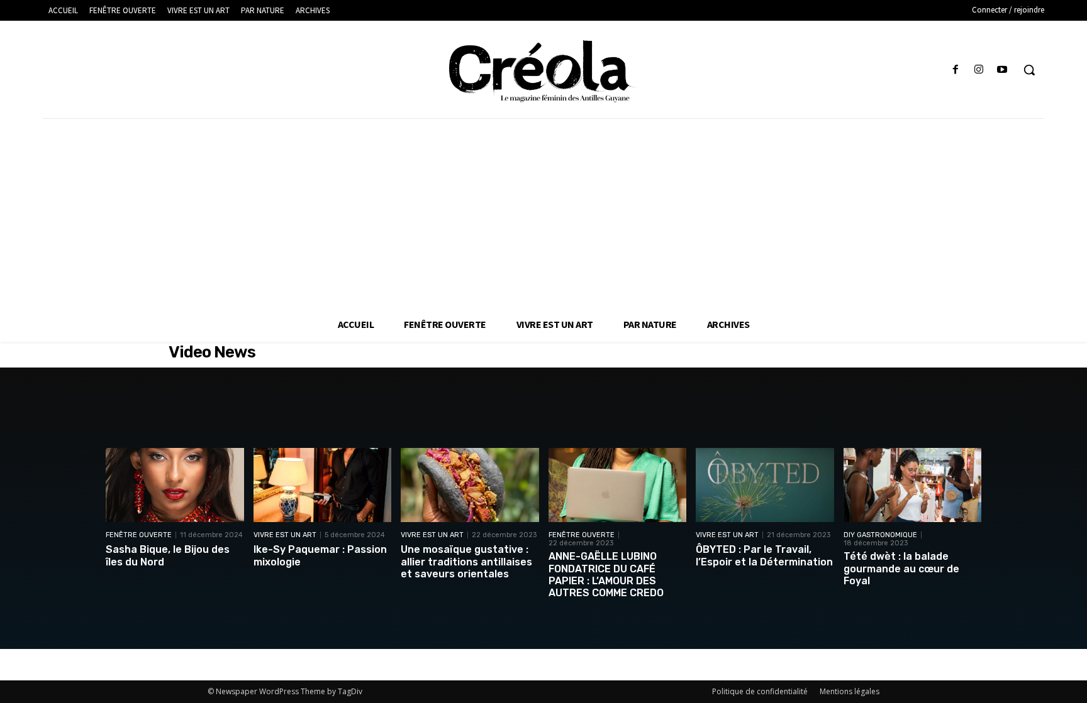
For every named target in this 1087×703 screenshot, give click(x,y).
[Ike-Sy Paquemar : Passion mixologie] (323, 485)
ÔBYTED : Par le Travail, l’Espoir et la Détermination (764, 555)
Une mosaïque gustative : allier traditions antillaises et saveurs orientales (466, 561)
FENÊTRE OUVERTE (139, 534)
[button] (1029, 70)
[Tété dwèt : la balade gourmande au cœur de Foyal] (913, 485)
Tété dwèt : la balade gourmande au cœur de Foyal (901, 568)
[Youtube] (1002, 70)
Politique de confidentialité (760, 691)
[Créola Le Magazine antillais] (543, 71)
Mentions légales (849, 691)
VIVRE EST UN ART (285, 534)
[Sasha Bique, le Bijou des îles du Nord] (175, 485)
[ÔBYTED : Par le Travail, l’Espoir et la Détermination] (765, 485)
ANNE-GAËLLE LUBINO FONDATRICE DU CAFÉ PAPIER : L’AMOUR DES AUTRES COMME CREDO (606, 574)
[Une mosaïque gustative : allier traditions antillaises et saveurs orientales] (470, 485)
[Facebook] (955, 70)
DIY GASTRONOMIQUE (880, 534)
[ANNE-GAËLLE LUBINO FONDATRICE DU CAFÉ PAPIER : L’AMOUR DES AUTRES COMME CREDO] (618, 485)
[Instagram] (979, 70)
